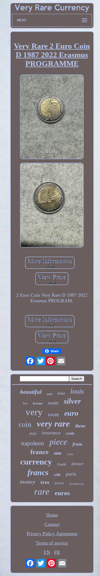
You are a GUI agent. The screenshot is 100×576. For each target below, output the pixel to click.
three (80, 425)
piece (58, 442)
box (25, 403)
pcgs (33, 433)
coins (70, 454)
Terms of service (52, 543)
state (58, 453)
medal (53, 403)
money (27, 481)
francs (38, 472)
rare (41, 491)
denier (77, 463)
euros (62, 493)
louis (77, 391)
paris (71, 474)
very (34, 412)
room (53, 414)
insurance (51, 432)
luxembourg (76, 483)
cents (70, 433)
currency (36, 461)
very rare (53, 423)
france (39, 451)
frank (61, 464)
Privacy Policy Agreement (52, 533)
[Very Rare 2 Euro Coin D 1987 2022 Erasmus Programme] (52, 117)
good (49, 393)
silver (72, 401)
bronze (38, 403)
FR (57, 552)
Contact (52, 524)
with (57, 475)
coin (25, 424)
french (59, 483)
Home (52, 515)
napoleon (32, 443)
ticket (61, 393)
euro (71, 413)
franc (78, 444)
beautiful (31, 392)
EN (47, 552)
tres (45, 482)
